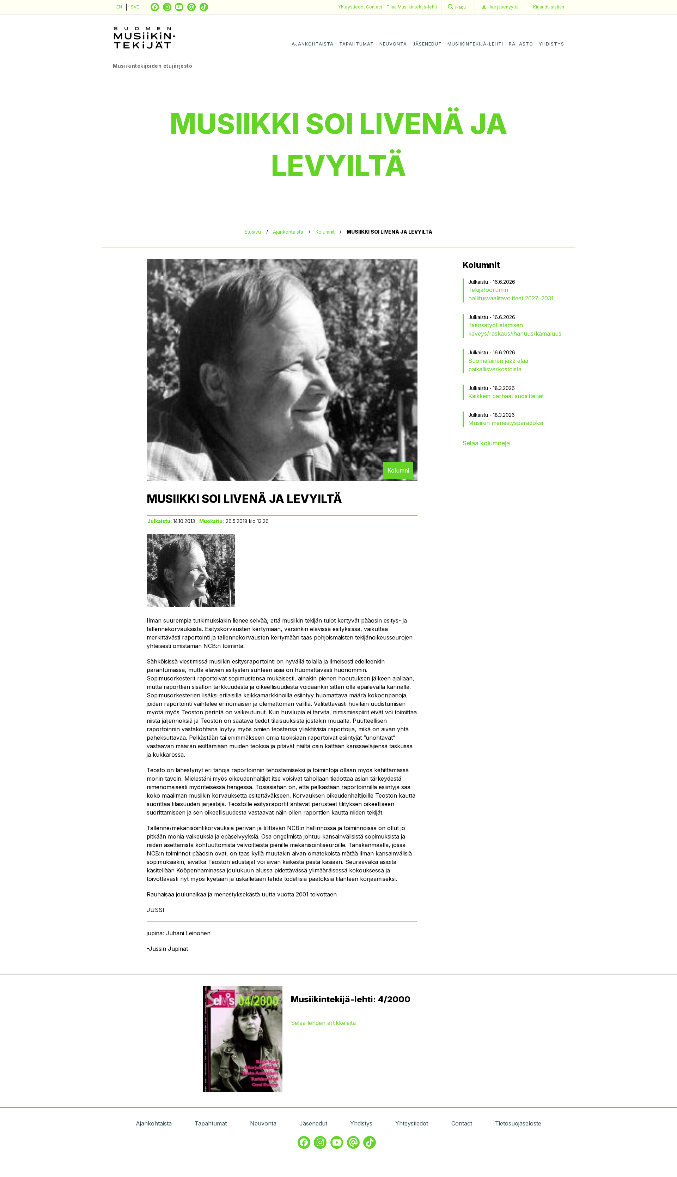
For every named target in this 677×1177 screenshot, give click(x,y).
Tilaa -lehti (411, 7)
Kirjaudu (548, 7)
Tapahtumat (356, 44)
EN (119, 7)
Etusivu (253, 232)
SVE (135, 7)
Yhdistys (551, 44)
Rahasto (521, 44)
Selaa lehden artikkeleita (323, 1022)
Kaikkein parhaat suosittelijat (506, 396)
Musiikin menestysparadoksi (505, 422)
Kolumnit (325, 232)
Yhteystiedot (352, 7)
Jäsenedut (427, 44)
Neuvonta (393, 44)
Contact (374, 7)
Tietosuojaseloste (518, 1123)
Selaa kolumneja (486, 443)
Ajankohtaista (313, 44)
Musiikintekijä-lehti (475, 44)
